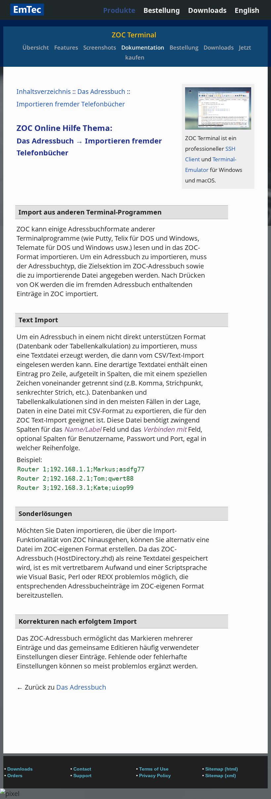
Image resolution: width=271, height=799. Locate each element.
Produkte (119, 10)
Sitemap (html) (221, 769)
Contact (82, 769)
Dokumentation (142, 47)
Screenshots (99, 47)
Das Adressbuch (101, 91)
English (247, 10)
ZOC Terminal (134, 34)
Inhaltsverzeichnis (44, 91)
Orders (14, 775)
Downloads (207, 10)
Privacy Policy (155, 775)
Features (66, 47)
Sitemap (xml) (220, 775)
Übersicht (35, 47)
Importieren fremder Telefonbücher (71, 104)
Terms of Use (154, 769)
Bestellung (161, 10)
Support (82, 775)
